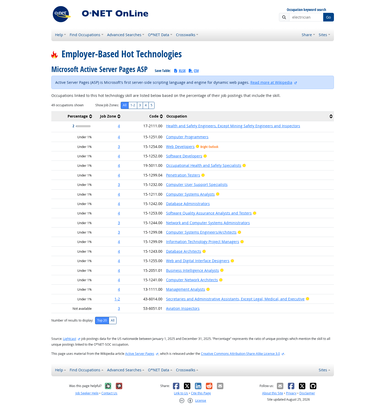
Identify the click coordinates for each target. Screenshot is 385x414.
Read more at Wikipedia (271, 82)
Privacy (291, 393)
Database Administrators (188, 203)
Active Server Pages (139, 353)
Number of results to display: (72, 320)
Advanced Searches (124, 34)
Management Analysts (185, 289)
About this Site (272, 393)
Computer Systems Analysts (190, 194)
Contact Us (109, 393)
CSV (196, 70)
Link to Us (181, 393)
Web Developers (180, 146)
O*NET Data (158, 34)
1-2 (132, 105)
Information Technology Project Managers (202, 241)
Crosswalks (185, 34)
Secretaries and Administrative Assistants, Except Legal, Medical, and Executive (235, 298)
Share (307, 34)
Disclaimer (307, 393)
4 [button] (119, 125)
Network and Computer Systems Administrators (208, 222)
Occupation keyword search (306, 10)
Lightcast (69, 338)
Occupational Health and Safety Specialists (203, 165)
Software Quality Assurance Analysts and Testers (209, 213)
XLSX (182, 70)
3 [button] (119, 146)
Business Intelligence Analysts (192, 270)
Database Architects (183, 251)
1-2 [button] (117, 298)
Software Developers (184, 155)
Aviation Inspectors (183, 308)
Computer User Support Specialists (197, 184)
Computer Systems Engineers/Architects (201, 232)
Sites (323, 34)
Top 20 (102, 320)
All (124, 105)
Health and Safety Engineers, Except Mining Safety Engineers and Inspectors (233, 125)
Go (328, 17)
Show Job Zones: (107, 105)
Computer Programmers (187, 136)
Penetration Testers (183, 175)
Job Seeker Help (86, 393)
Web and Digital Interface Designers (197, 260)
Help (59, 34)
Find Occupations (85, 34)
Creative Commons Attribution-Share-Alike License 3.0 (240, 353)
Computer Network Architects (192, 279)
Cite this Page (201, 393)
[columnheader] (72, 116)
